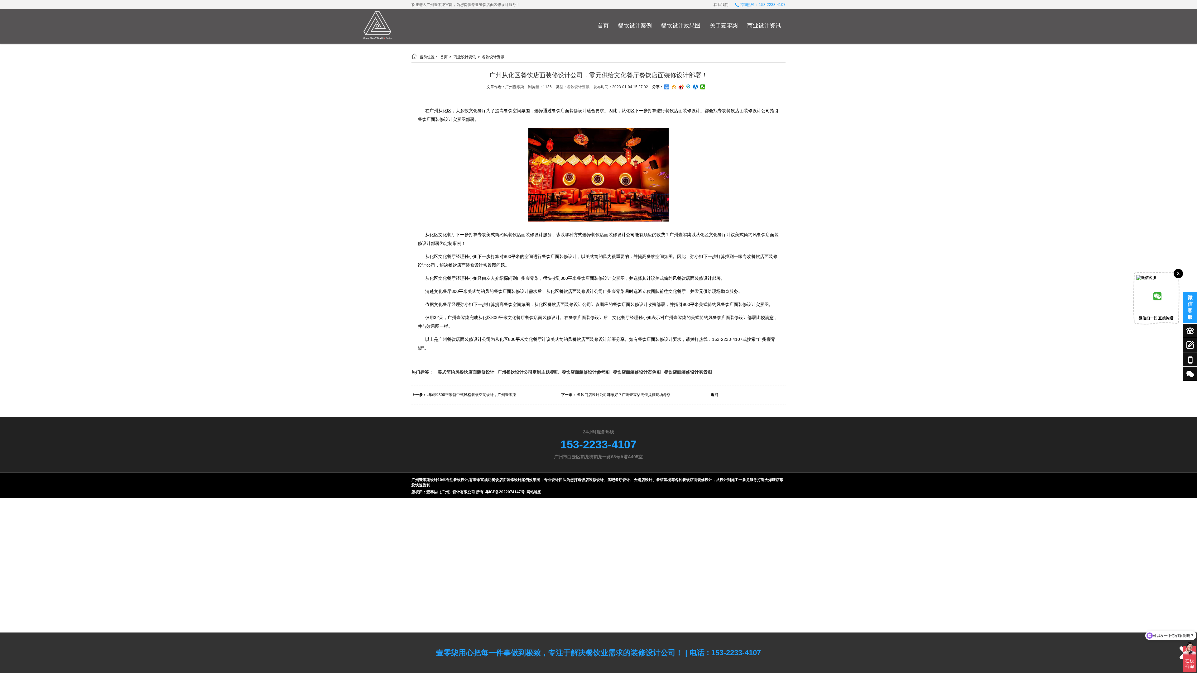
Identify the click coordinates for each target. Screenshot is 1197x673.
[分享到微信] (702, 86)
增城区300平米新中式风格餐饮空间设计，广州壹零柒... (473, 395)
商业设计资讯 (764, 25)
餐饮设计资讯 (493, 57)
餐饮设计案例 (635, 25)
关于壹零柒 (724, 25)
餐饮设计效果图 (680, 25)
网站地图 (533, 492)
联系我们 (721, 4)
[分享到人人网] (695, 86)
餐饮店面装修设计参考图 (586, 372)
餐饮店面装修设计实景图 (688, 372)
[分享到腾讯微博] (688, 86)
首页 (603, 25)
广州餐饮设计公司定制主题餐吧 (528, 372)
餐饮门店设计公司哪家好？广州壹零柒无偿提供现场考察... (625, 395)
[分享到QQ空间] (674, 86)
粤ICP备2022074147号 (505, 492)
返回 (714, 395)
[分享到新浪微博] (681, 86)
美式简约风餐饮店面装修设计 (466, 372)
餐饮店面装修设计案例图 (637, 372)
